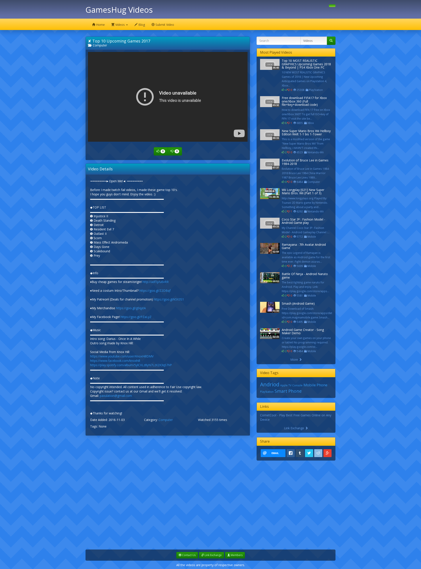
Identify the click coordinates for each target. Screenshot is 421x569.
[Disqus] (168, 493)
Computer (99, 45)
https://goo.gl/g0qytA (131, 308)
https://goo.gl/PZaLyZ (136, 317)
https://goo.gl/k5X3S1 (169, 299)
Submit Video (164, 25)
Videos (120, 25)
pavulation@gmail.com (116, 396)
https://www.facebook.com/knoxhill (115, 361)
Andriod (269, 384)
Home (100, 25)
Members (236, 555)
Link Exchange (294, 428)
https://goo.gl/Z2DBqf (155, 290)
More (294, 359)
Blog (141, 25)
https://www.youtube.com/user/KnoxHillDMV (121, 356)
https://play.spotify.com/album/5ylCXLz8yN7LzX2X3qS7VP (131, 365)
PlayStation (267, 392)
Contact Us (188, 555)
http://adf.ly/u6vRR (156, 282)
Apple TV (285, 385)
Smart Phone (288, 391)
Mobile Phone (315, 384)
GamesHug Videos (119, 9)
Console (297, 385)
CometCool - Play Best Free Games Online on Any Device (295, 417)
